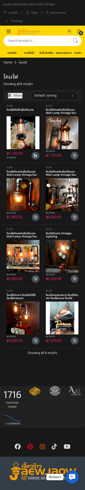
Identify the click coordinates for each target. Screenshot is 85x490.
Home (7, 62)
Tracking (16, 21)
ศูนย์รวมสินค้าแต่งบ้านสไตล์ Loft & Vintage (29, 4)
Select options (33, 155)
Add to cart (74, 155)
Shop (34, 12)
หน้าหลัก (12, 53)
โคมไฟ (10, 106)
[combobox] (36, 41)
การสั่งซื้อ (29, 53)
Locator (13, 12)
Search (75, 41)
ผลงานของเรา (63, 53)
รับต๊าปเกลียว (46, 53)
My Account (58, 12)
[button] (72, 477)
